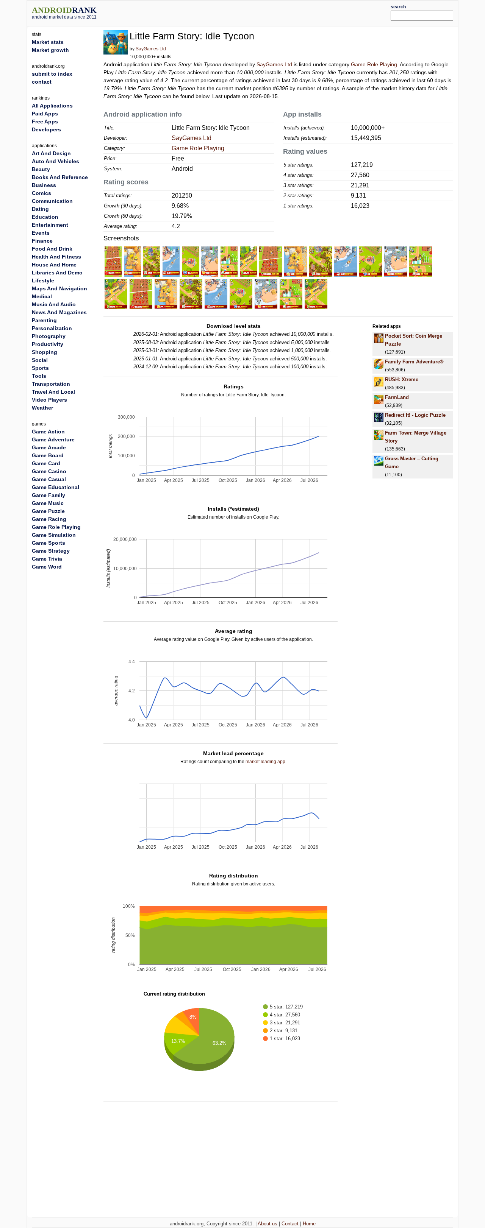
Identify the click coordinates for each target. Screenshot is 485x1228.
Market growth (50, 50)
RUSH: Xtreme (401, 379)
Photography (49, 336)
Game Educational (55, 487)
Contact (290, 1223)
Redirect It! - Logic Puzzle (415, 415)
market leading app (265, 761)
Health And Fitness (56, 257)
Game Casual (49, 479)
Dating (40, 209)
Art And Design (51, 153)
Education (45, 217)
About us (267, 1223)
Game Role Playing (374, 64)
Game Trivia (47, 559)
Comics (41, 193)
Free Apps (45, 121)
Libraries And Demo (57, 273)
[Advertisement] (260, 12)
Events (41, 233)
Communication (52, 201)
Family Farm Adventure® (414, 362)
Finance (42, 241)
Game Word (47, 567)
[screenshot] (113, 261)
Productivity (47, 344)
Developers (46, 129)
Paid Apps (45, 114)
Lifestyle (43, 280)
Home (309, 1223)
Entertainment (50, 225)
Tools (39, 376)
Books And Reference (60, 177)
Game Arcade (49, 447)
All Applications (52, 106)
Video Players (49, 400)
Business (44, 185)
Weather (42, 408)
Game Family (48, 495)
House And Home (54, 265)
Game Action (48, 432)
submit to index (52, 74)
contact (42, 82)
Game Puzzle (48, 511)
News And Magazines (59, 312)
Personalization (52, 328)
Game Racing (49, 519)
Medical (42, 296)
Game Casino (49, 471)
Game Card (46, 463)
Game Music (48, 503)
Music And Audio (54, 304)
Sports (40, 368)
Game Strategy (51, 551)
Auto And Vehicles (55, 161)
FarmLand (397, 397)
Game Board (48, 455)
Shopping (44, 352)
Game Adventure (53, 439)
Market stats (48, 42)
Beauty (41, 169)
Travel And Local (53, 392)
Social (40, 360)
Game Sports (48, 543)
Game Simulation (54, 535)
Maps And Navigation (59, 288)
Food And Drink (52, 249)
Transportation (51, 384)
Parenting (44, 320)
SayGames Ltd (151, 48)
